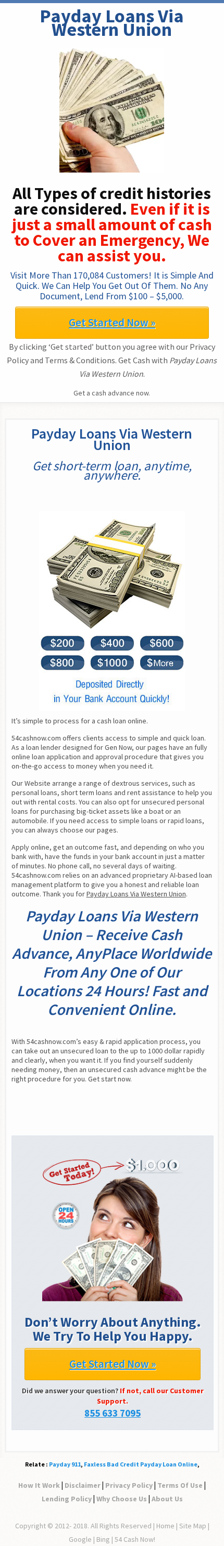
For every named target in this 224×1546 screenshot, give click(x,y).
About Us (167, 1498)
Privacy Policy (129, 1485)
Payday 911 (65, 1464)
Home (165, 1525)
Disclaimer (83, 1485)
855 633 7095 (112, 1413)
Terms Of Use (180, 1485)
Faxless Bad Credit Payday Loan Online (140, 1464)
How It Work (39, 1485)
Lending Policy (67, 1498)
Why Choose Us (121, 1498)
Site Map (192, 1525)
